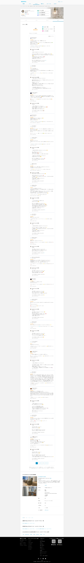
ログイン (61, 1)
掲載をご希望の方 (42, 545)
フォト (37, 20)
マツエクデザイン (30, 547)
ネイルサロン (21, 541)
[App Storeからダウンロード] (53, 545)
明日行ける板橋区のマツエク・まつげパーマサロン (29, 523)
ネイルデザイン (30, 546)
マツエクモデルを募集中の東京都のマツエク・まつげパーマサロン (43, 528)
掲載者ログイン (42, 547)
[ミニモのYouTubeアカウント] (45, 558)
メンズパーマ (29, 545)
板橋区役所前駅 (27, 534)
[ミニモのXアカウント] (40, 558)
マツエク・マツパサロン (23, 542)
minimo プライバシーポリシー (43, 551)
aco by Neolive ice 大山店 (42, 476)
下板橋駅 (34, 534)
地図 (50, 478)
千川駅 (44, 534)
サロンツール (41, 546)
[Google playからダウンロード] (59, 545)
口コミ (32, 517)
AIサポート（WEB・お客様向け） (44, 555)
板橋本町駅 (37, 534)
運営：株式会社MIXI (42, 541)
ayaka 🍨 (26, 12)
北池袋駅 (41, 534)
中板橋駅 (31, 534)
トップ (26, 20)
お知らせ (41, 542)
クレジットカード (47, 492)
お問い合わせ (46, 510)
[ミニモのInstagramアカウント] (38, 558)
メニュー (47, 20)
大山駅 (46, 485)
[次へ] (47, 463)
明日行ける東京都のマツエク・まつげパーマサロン (29, 528)
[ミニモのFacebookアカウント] (43, 558)
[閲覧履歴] (59, 1)
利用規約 (41, 550)
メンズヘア (29, 541)
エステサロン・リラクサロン (23, 545)
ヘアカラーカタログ (30, 542)
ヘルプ (41, 554)
